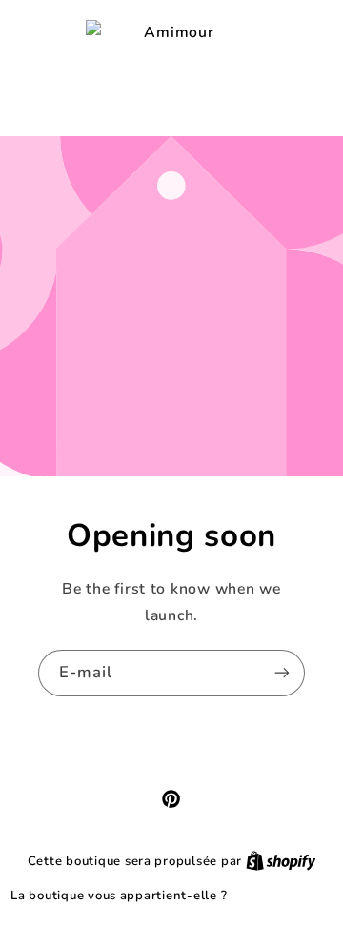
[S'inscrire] (282, 673)
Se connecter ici (282, 895)
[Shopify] (281, 861)
